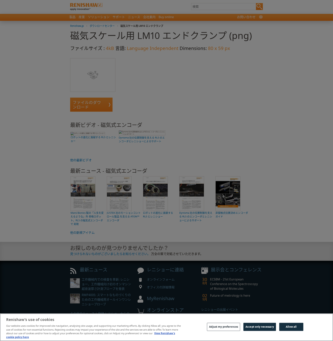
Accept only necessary (260, 326)
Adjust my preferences (223, 326)
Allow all (291, 326)
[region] (166, 327)
